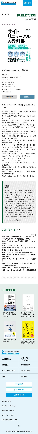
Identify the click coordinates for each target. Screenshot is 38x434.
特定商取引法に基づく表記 (9, 420)
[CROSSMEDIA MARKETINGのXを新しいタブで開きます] (19, 426)
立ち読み (27, 97)
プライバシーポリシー (8, 415)
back (6, 14)
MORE (32, 234)
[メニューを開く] (35, 3)
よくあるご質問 (6, 401)
